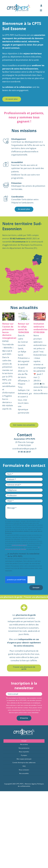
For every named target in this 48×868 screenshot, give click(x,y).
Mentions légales (30, 784)
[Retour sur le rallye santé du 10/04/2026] (24, 316)
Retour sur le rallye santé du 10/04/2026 (23, 328)
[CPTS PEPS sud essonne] (18, 5)
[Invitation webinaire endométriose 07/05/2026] (40, 316)
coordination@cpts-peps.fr (19, 545)
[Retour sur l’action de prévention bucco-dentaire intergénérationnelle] (8, 316)
